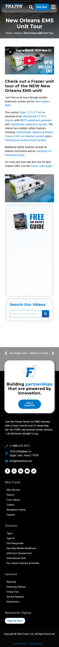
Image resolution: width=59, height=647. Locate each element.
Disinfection (13, 601)
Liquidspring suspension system (28, 124)
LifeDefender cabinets (29, 132)
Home (9, 33)
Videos (18, 33)
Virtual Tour (13, 591)
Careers (11, 514)
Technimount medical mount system (25, 140)
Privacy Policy (20, 643)
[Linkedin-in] (20, 471)
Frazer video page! (41, 166)
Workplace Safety (16, 509)
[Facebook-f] (7, 471)
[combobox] (26, 313)
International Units (16, 558)
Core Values (13, 499)
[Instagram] (14, 471)
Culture (10, 504)
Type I (10, 533)
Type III (10, 538)
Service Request (15, 596)
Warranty (11, 581)
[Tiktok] (33, 471)
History (10, 494)
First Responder (15, 543)
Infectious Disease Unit (19, 553)
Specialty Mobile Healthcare (21, 548)
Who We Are (13, 489)
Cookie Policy (36, 643)
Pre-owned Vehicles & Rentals (23, 563)
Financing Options (16, 586)
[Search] (45, 313)
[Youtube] (27, 471)
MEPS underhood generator (36, 120)
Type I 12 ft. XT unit (31, 112)
